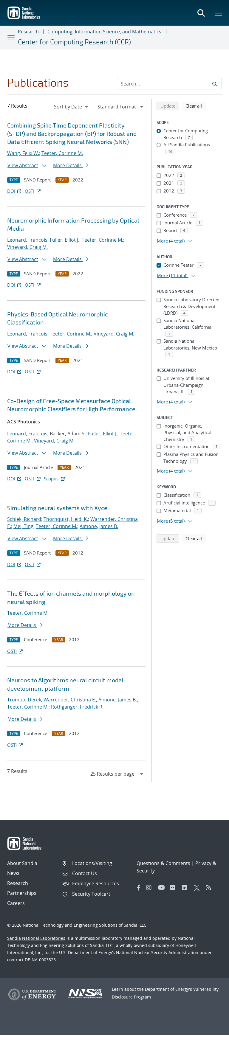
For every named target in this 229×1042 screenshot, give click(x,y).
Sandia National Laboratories (36, 938)
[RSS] (210, 887)
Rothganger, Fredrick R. (77, 707)
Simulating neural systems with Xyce (57, 507)
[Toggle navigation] (11, 37)
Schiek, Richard (24, 519)
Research (28, 31)
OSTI (29, 191)
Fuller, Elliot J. (64, 240)
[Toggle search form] (201, 12)
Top (211, 1035)
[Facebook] (138, 887)
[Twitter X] (198, 887)
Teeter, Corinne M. (62, 153)
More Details (68, 165)
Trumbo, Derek (24, 699)
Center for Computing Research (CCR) (74, 42)
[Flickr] (174, 887)
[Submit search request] (215, 83)
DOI (11, 191)
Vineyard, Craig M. (27, 247)
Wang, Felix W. (23, 153)
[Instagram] (150, 887)
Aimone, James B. (99, 526)
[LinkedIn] (186, 887)
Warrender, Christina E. (70, 699)
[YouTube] (162, 887)
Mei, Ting (23, 526)
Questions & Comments (163, 863)
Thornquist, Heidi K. (66, 519)
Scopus (51, 479)
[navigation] (71, 107)
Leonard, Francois (27, 240)
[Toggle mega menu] (218, 12)
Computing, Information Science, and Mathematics (104, 31)
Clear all (195, 106)
